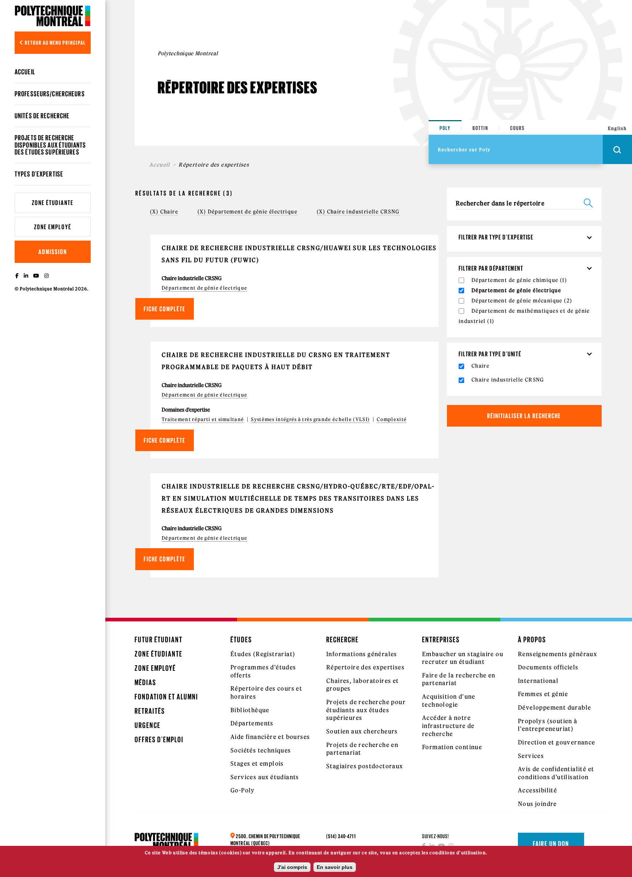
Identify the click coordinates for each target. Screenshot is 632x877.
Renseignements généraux (557, 654)
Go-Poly (242, 790)
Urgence (148, 725)
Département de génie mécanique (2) (521, 300)
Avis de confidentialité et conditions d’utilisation (556, 773)
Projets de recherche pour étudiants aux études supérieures (366, 709)
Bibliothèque (250, 710)
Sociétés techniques (260, 750)
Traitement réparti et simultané (203, 419)
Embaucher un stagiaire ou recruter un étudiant (462, 658)
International (538, 680)
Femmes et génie (543, 694)
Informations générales (361, 654)
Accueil (25, 72)
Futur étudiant (159, 639)
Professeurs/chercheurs (50, 94)
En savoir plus (335, 867)
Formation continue (452, 747)
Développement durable (554, 707)
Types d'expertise (39, 174)
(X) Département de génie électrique (247, 211)
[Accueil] (53, 15)
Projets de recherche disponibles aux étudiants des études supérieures (50, 145)
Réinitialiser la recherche (524, 416)
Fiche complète (164, 309)
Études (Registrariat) (262, 654)
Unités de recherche (42, 116)
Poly (445, 128)
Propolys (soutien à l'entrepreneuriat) (548, 725)
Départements (252, 723)
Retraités (150, 711)
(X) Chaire (164, 211)
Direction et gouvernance (556, 742)
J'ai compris (292, 867)
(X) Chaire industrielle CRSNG (358, 211)
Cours (517, 128)
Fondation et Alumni (166, 696)
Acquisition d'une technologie (448, 700)
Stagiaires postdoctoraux (364, 766)
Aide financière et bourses (270, 736)
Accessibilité (537, 790)
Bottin (480, 128)
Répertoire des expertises (365, 667)
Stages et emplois (257, 763)
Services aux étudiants (264, 777)
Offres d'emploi (159, 739)
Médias (145, 682)
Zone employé (52, 227)
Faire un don (551, 844)
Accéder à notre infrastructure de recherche (448, 725)
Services (531, 755)
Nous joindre (537, 803)
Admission (52, 252)
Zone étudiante (53, 203)
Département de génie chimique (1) (519, 280)
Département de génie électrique (204, 288)
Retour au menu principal (55, 43)
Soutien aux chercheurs (362, 731)
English (617, 128)
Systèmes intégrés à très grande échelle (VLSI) (310, 419)
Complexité (392, 419)
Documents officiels (548, 667)
